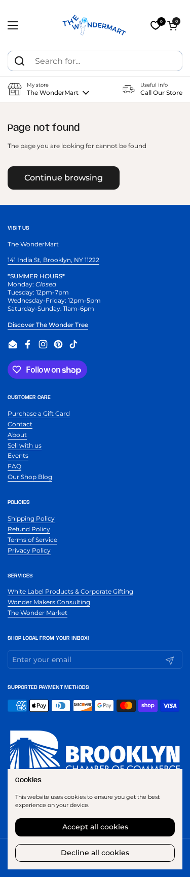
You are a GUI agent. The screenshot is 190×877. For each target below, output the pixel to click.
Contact (20, 424)
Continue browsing (63, 177)
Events (18, 455)
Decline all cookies (95, 852)
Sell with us (25, 445)
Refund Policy (29, 529)
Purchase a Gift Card (39, 413)
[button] (172, 25)
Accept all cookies (95, 826)
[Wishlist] (155, 25)
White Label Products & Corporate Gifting (70, 591)
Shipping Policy (31, 518)
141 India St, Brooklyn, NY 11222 (53, 260)
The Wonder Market (37, 612)
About (17, 434)
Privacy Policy (29, 550)
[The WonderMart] (95, 25)
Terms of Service (32, 539)
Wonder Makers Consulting (49, 602)
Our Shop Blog (30, 477)
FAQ (14, 466)
